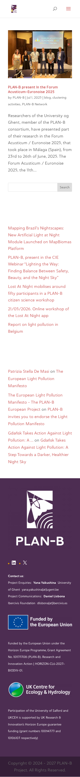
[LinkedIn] (13, 562)
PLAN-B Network (34, 104)
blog (47, 98)
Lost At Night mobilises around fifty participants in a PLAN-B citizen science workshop (37, 293)
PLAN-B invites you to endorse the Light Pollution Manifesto (38, 416)
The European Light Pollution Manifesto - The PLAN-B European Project (35, 402)
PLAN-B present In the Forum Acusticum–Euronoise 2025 (33, 89)
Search (65, 187)
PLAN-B (18, 98)
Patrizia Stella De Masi (28, 371)
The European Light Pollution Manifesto (35, 378)
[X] (25, 562)
